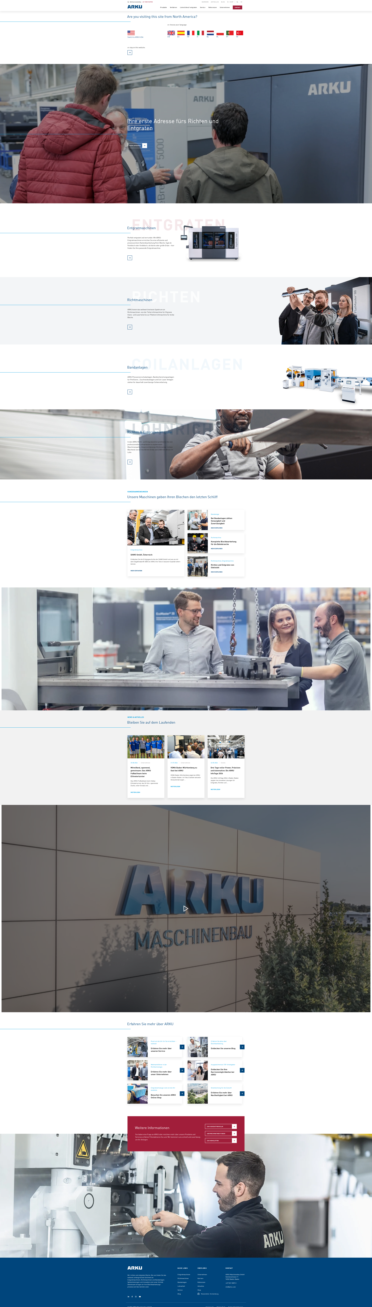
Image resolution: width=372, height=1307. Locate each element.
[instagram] (136, 1297)
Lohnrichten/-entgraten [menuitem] (188, 7)
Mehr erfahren (135, 146)
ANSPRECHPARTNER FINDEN (216, 1133)
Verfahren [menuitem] (173, 7)
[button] (237, 2)
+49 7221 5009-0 (231, 1283)
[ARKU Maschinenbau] (134, 7)
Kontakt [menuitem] (237, 7)
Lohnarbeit (181, 1286)
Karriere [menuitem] (205, 2)
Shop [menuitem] (231, 2)
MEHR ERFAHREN (136, 571)
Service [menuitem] (202, 7)
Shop (199, 1290)
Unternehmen (202, 1274)
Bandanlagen (182, 1282)
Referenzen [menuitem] (212, 7)
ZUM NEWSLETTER (213, 1141)
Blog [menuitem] (223, 2)
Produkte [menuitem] (163, 7)
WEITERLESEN (135, 792)
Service (180, 1290)
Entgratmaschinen (184, 1274)
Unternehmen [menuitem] (225, 7)
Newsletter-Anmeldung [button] (209, 1294)
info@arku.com (231, 1287)
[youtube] (140, 1297)
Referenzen (201, 1282)
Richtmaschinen (183, 1278)
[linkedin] (128, 1297)
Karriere (200, 1278)
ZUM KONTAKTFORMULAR (215, 1126)
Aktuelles (201, 1286)
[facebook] (132, 1297)
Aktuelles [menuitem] (215, 2)
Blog (179, 1294)
